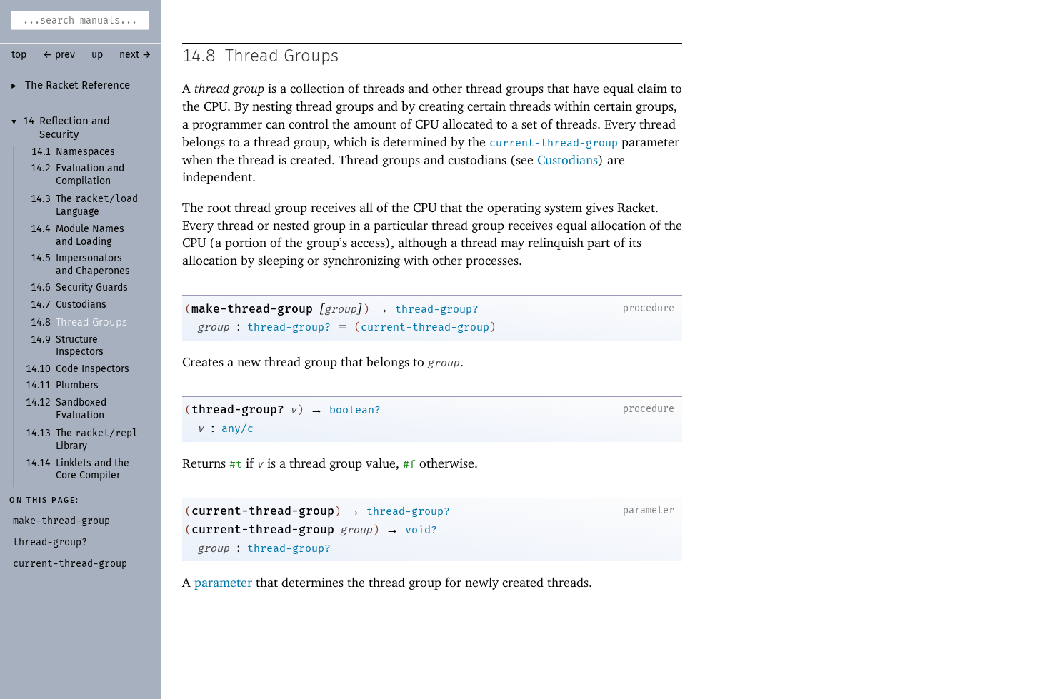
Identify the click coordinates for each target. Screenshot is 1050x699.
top (18, 55)
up (97, 55)
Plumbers (77, 386)
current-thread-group (553, 142)
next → (135, 55)
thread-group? (437, 309)
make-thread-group (252, 309)
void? (421, 529)
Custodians (81, 305)
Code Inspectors (92, 369)
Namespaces (85, 152)
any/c (237, 428)
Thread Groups (91, 322)
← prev (59, 55)
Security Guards (92, 288)
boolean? (355, 409)
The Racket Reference (77, 86)
